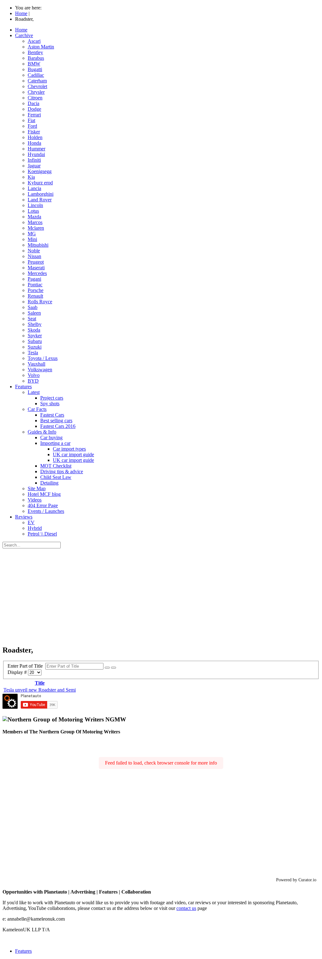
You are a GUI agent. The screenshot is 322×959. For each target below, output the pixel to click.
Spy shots (49, 403)
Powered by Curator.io (296, 879)
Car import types (69, 448)
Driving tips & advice (61, 471)
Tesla (33, 352)
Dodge (34, 109)
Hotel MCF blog (44, 494)
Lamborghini (40, 194)
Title (40, 683)
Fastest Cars (52, 415)
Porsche (35, 290)
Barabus (36, 58)
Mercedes (37, 273)
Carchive (24, 35)
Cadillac (36, 75)
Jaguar (34, 165)
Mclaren (36, 228)
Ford (32, 126)
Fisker (34, 131)
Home (21, 29)
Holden (35, 137)
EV (31, 522)
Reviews (23, 516)
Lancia (34, 188)
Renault (35, 296)
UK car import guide (73, 454)
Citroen (35, 97)
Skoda (34, 330)
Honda (34, 143)
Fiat (31, 120)
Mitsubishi (38, 245)
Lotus (33, 211)
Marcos (35, 222)
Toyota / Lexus (43, 358)
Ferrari (34, 114)
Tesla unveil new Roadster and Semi (39, 690)
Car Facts (37, 409)
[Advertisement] (161, 596)
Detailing (49, 482)
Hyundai (36, 154)
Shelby (35, 324)
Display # (18, 672)
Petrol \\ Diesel (42, 533)
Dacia (33, 103)
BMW (34, 63)
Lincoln (35, 205)
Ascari (34, 41)
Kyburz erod (40, 182)
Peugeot (36, 262)
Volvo (34, 375)
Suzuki (35, 347)
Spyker (35, 335)
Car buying (51, 437)
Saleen (34, 313)
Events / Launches (46, 511)
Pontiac (35, 284)
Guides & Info (42, 432)
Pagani (34, 279)
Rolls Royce (40, 301)
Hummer (36, 148)
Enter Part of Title (26, 666)
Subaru (35, 341)
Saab (32, 307)
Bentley (35, 52)
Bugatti (35, 69)
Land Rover (40, 199)
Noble (34, 250)
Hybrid (35, 528)
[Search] (107, 668)
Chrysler (36, 92)
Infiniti (34, 160)
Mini (32, 239)
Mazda (34, 216)
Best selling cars (56, 420)
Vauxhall (36, 364)
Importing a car (55, 443)
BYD (33, 381)
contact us (186, 908)
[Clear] (113, 668)
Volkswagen (40, 369)
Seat (32, 318)
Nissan (34, 256)
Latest (34, 392)
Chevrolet (37, 86)
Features (23, 386)
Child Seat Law (55, 477)
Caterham (37, 80)
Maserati (36, 267)
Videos (35, 499)
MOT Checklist (55, 465)
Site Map (37, 488)
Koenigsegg (40, 171)
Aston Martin (41, 46)
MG (32, 233)
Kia (31, 177)
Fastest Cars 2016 (57, 426)
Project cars (51, 398)
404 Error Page (43, 505)
